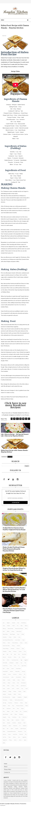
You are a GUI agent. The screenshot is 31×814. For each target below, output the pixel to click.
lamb (4, 688)
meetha (4, 694)
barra (26, 628)
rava (9, 717)
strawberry (20, 731)
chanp (21, 642)
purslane (25, 711)
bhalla (8, 631)
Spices (12, 728)
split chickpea (23, 728)
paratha (4, 705)
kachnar (8, 679)
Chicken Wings (6, 648)
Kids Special (23, 682)
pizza (18, 708)
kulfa (17, 685)
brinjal (10, 637)
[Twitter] (9, 479)
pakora (21, 702)
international (18, 677)
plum (4, 711)
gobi (4, 668)
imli (24, 674)
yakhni (15, 739)
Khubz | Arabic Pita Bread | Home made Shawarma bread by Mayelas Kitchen (14, 549)
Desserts (10, 657)
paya (13, 705)
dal (11, 654)
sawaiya (8, 722)
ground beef (5, 671)
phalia (26, 705)
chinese (18, 648)
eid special (11, 662)
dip (19, 657)
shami (10, 725)
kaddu (14, 679)
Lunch (26, 688)
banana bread (10, 628)
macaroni (4, 691)
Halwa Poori (17, 671)
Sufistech (2, 805)
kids (18, 682)
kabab (4, 679)
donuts (23, 657)
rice (19, 717)
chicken (18, 645)
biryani (13, 631)
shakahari (5, 725)
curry (25, 651)
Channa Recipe (15, 642)
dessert (4, 657)
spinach (16, 728)
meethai (9, 694)
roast (4, 719)
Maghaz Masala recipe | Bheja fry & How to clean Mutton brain (14, 569)
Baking (4, 628)
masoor (19, 691)
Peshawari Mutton (19, 705)
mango (10, 691)
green (12, 668)
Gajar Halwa (24, 665)
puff (12, 711)
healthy (4, 674)
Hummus (15, 674)
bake (22, 625)
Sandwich (17, 719)
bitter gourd (19, 631)
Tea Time (4, 737)
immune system (6, 677)
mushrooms (5, 699)
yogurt (25, 739)
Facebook (5, 415)
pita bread (9, 708)
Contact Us (7, 772)
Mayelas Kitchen (14, 803)
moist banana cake (6, 697)
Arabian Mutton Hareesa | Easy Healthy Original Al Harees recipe (14, 529)
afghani (8, 622)
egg (21, 659)
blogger (10, 456)
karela (23, 679)
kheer (14, 682)
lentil (13, 688)
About (5, 766)
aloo (18, 622)
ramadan (21, 714)
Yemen (20, 739)
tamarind (21, 734)
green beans (18, 668)
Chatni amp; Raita (6, 645)
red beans (14, 717)
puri (20, 711)
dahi (7, 654)
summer (4, 734)
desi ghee (24, 654)
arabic (13, 625)
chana (9, 642)
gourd (8, 668)
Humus (20, 674)
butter (15, 637)
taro (26, 734)
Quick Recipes (5, 714)
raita (11, 714)
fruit (15, 665)
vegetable (24, 737)
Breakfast (5, 637)
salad (12, 719)
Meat (24, 691)
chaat (23, 639)
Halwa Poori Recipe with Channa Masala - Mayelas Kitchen (15, 451)
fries (11, 665)
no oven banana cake (19, 699)
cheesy (13, 645)
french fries (5, 665)
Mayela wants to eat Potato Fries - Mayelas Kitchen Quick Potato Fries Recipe (14, 610)
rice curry (25, 717)
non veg (4, 702)
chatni (26, 642)
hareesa (23, 671)
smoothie (24, 725)
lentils (17, 688)
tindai (9, 737)
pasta (9, 705)
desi (19, 654)
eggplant (26, 659)
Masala (14, 691)
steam (4, 731)
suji (25, 731)
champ (4, 642)
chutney (14, 651)
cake (19, 637)
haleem (11, 671)
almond (13, 622)
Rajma (16, 714)
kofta (4, 685)
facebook (4, 456)
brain (18, 634)
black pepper (12, 634)
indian (12, 677)
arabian (8, 625)
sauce (4, 722)
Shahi (24, 722)
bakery (26, 625)
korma (13, 685)
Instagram (11, 415)
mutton (11, 699)
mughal (13, 697)
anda (4, 625)
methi (15, 694)
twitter (18, 415)
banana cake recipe (19, 628)
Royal (8, 719)
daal (3, 654)
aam (4, 622)
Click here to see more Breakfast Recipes (15, 405)
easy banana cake (15, 659)
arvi (17, 625)
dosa (4, 659)
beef (4, 631)
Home (5, 763)
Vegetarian (5, 739)
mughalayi (20, 697)
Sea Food (14, 722)
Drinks (8, 659)
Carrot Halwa (17, 639)
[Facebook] (4, 479)
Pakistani (16, 702)
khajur (9, 682)
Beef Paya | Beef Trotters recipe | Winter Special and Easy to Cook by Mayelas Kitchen (14, 589)
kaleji (18, 679)
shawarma (15, 725)
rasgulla (4, 717)
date (15, 654)
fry (18, 665)
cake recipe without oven (8, 639)
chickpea (12, 648)
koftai (8, 685)
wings (10, 739)
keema (4, 682)
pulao (17, 711)
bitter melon (5, 634)
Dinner (15, 657)
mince (19, 694)
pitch (14, 708)
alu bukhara (23, 622)
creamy (20, 651)
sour (8, 728)
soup (4, 728)
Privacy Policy (7, 769)
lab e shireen (23, 685)
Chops (10, 651)
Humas (9, 674)
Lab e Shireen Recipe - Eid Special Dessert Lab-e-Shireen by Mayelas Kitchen (15, 435)
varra (19, 737)
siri (20, 725)
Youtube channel (17, 412)
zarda (4, 742)
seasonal (19, 722)
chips (23, 648)
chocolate (4, 651)
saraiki (22, 719)
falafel (17, 662)
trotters (14, 737)
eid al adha (5, 662)
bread (23, 634)
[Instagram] (18, 479)
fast (21, 662)
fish (25, 662)
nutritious (10, 702)
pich (3, 708)
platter (22, 708)
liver (22, 688)
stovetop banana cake (11, 731)
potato (8, 711)
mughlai (25, 697)
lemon (8, 688)
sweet (9, 734)
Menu (2, 20)
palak (26, 702)
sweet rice (15, 734)
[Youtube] (13, 479)
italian (24, 677)
